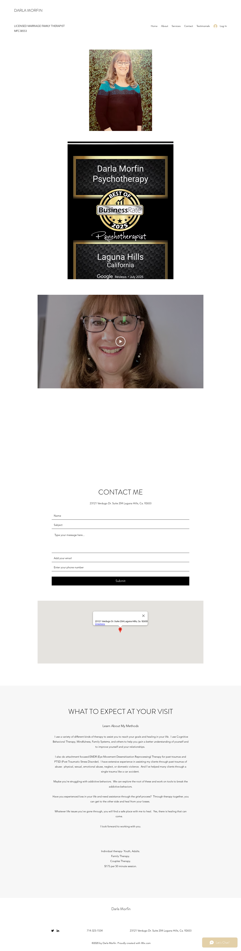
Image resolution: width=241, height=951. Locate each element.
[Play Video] (120, 341)
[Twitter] (52, 930)
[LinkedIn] (58, 930)
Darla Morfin (121, 909)
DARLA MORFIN (28, 10)
